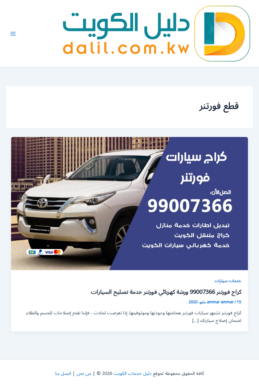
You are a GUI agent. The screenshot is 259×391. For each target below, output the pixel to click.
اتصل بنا (63, 373)
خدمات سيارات (227, 280)
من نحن (83, 373)
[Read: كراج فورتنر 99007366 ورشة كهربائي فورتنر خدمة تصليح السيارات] (129, 203)
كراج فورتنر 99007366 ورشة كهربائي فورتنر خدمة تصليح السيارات (166, 292)
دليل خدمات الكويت (132, 373)
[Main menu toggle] (13, 33)
